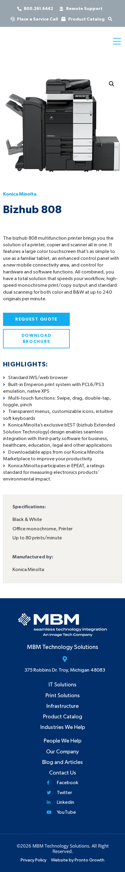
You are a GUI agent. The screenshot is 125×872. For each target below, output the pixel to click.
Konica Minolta (19, 194)
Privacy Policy (33, 860)
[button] (111, 83)
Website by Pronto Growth (77, 860)
